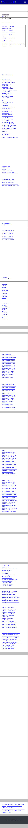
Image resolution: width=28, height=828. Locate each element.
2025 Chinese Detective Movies (9, 407)
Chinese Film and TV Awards (8, 809)
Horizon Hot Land (6, 119)
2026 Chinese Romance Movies (9, 369)
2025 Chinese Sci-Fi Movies (8, 398)
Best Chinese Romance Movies (8, 172)
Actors (3, 16)
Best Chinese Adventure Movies (9, 609)
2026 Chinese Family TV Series (9, 458)
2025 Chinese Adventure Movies (9, 386)
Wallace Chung (5, 290)
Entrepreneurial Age (6, 123)
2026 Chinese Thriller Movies (8, 372)
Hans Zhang (4, 296)
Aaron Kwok (5, 291)
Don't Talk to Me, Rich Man (8, 90)
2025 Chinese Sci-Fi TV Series (8, 497)
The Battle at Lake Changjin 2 (8, 579)
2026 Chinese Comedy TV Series (9, 455)
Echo (3, 103)
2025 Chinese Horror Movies (8, 392)
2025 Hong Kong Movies (7, 404)
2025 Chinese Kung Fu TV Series (9, 493)
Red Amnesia (5, 87)
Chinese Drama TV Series (7, 236)
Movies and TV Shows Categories (14, 806)
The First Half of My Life (7, 125)
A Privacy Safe (5, 94)
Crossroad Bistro (5, 113)
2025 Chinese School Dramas (8, 506)
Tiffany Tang (5, 315)
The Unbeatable (5, 81)
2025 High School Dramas (7, 509)
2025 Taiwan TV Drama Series (9, 502)
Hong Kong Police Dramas (8, 648)
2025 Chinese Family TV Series (9, 488)
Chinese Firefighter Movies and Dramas (11, 637)
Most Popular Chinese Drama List (9, 591)
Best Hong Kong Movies (7, 618)
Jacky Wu (4, 285)
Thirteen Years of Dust (7, 106)
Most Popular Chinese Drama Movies (10, 184)
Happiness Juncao (6, 102)
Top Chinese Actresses (7, 224)
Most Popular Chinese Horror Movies (10, 600)
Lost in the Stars (5, 585)
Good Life (4, 117)
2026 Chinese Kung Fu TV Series (9, 462)
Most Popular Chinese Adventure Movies (11, 597)
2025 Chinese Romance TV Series (9, 496)
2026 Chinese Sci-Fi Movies (8, 371)
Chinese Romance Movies (7, 238)
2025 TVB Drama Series (7, 503)
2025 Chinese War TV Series (8, 499)
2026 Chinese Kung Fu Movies (8, 366)
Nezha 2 (3, 567)
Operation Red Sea (6, 584)
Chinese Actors (21, 804)
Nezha (3, 573)
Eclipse (3, 85)
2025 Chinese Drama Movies (8, 389)
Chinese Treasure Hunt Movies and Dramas (11, 643)
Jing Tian (4, 309)
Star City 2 (4, 134)
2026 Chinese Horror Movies (8, 365)
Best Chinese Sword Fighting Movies (10, 622)
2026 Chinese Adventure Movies (9, 357)
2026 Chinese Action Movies (8, 356)
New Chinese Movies (6, 810)
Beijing (10, 34)
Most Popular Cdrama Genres (8, 594)
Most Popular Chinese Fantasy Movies (10, 599)
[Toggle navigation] (25, 2)
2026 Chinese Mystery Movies (8, 368)
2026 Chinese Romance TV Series (9, 466)
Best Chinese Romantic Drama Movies (10, 173)
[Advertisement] (14, 8)
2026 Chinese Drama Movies (8, 360)
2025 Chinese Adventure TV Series (9, 483)
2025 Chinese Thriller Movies (8, 399)
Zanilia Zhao (4, 308)
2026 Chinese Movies (6, 354)
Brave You (4, 79)
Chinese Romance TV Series (8, 239)
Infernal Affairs (5, 108)
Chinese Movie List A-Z (7, 812)
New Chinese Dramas (16, 810)
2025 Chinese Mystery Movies (8, 395)
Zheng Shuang (5, 319)
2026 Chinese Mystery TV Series (9, 464)
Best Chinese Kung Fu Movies (8, 615)
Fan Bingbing (5, 312)
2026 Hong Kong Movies (7, 377)
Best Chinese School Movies (8, 621)
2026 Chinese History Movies (8, 363)
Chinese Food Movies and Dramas (9, 639)
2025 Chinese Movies (6, 383)
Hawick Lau (4, 293)
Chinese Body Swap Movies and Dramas (11, 633)
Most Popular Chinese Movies (8, 180)
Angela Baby (4, 314)
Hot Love (4, 120)
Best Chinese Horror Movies (8, 613)
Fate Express (5, 84)
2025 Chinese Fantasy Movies (8, 390)
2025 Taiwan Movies (6, 405)
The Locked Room (6, 122)
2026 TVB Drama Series (7, 472)
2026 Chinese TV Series (7, 450)
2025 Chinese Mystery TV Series (9, 494)
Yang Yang (4, 287)
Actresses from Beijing (6, 278)
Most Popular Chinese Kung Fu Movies (10, 602)
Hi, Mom (4, 571)
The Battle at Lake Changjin (8, 568)
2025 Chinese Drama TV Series (9, 486)
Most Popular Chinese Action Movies (10, 595)
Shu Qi (3, 317)
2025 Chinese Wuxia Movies (8, 409)
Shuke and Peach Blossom (7, 116)
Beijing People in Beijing (7, 128)
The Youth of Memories (7, 82)
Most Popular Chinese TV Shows (9, 592)
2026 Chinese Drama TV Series (9, 456)
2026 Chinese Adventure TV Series (9, 453)
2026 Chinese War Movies (7, 374)
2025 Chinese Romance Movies (9, 396)
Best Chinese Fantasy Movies (8, 612)
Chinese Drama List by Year (8, 233)
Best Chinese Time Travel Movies (9, 627)
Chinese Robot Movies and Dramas (9, 642)
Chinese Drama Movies (7, 234)
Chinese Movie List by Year (7, 231)
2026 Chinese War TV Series (8, 467)
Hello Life (4, 105)
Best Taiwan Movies (6, 619)
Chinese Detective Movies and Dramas (10, 636)
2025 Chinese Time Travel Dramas (9, 508)
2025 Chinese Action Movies (8, 384)
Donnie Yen (4, 288)
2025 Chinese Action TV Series (8, 482)
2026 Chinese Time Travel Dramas (9, 475)
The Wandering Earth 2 (7, 581)
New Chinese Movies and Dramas (9, 804)
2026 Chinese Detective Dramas (9, 473)
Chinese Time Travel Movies (8, 645)
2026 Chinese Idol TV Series (8, 461)
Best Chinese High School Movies (9, 625)
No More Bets (5, 582)
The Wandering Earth (6, 575)
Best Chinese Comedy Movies (8, 610)
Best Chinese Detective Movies (8, 624)
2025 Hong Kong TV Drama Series (9, 500)
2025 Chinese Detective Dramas (9, 505)
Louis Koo (4, 298)
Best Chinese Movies (6, 167)
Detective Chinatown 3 (7, 578)
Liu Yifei (3, 305)
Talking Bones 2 (5, 111)
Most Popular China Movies (8, 182)
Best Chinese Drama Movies (8, 170)
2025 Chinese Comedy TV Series (9, 485)
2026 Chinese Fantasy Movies (8, 362)
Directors (4, 806)
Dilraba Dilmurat (5, 306)
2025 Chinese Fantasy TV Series (9, 489)
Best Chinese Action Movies (8, 607)
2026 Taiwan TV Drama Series (9, 470)
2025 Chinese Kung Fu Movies (8, 393)
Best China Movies (6, 169)
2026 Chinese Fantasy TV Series (9, 459)
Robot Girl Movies (6, 649)
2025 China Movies (6, 402)
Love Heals (4, 110)
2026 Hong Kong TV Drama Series (9, 469)
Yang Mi (3, 311)
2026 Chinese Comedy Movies (8, 359)
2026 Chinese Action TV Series (8, 452)
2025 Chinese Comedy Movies (8, 387)
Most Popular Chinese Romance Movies (10, 185)
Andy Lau (4, 295)
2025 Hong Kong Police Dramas (9, 511)
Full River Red (5, 576)
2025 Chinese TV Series (7, 480)
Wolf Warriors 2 (5, 570)
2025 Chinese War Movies (7, 401)
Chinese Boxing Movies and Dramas (10, 634)
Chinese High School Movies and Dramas (11, 640)
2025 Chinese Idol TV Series (8, 491)
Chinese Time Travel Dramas (8, 646)
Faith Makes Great (6, 114)
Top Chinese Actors (6, 223)
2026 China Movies (6, 375)
